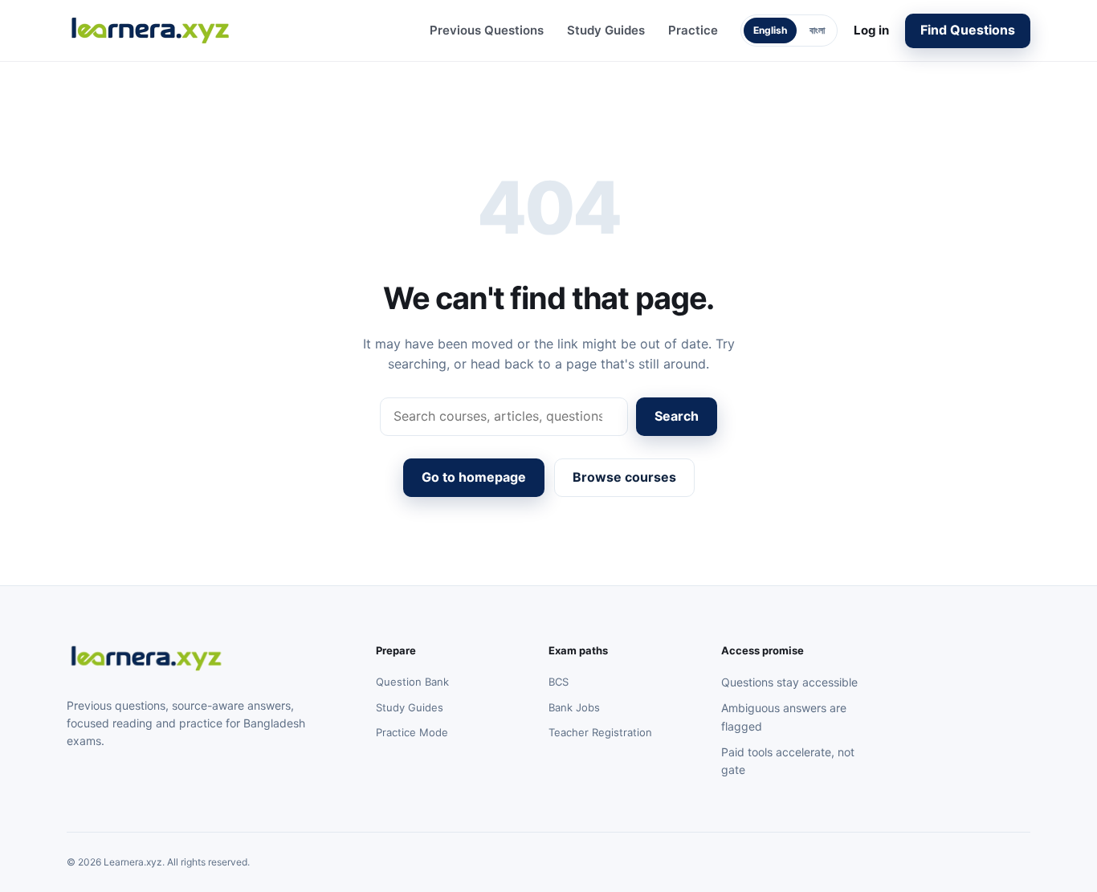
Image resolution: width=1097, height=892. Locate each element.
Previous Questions (487, 30)
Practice (693, 30)
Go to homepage (474, 477)
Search (677, 416)
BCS (558, 681)
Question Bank (412, 681)
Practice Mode (412, 732)
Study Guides (606, 30)
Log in (871, 30)
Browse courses (624, 477)
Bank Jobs (574, 707)
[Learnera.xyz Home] (151, 30)
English (770, 30)
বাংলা (817, 30)
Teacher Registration (600, 732)
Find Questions (967, 30)
